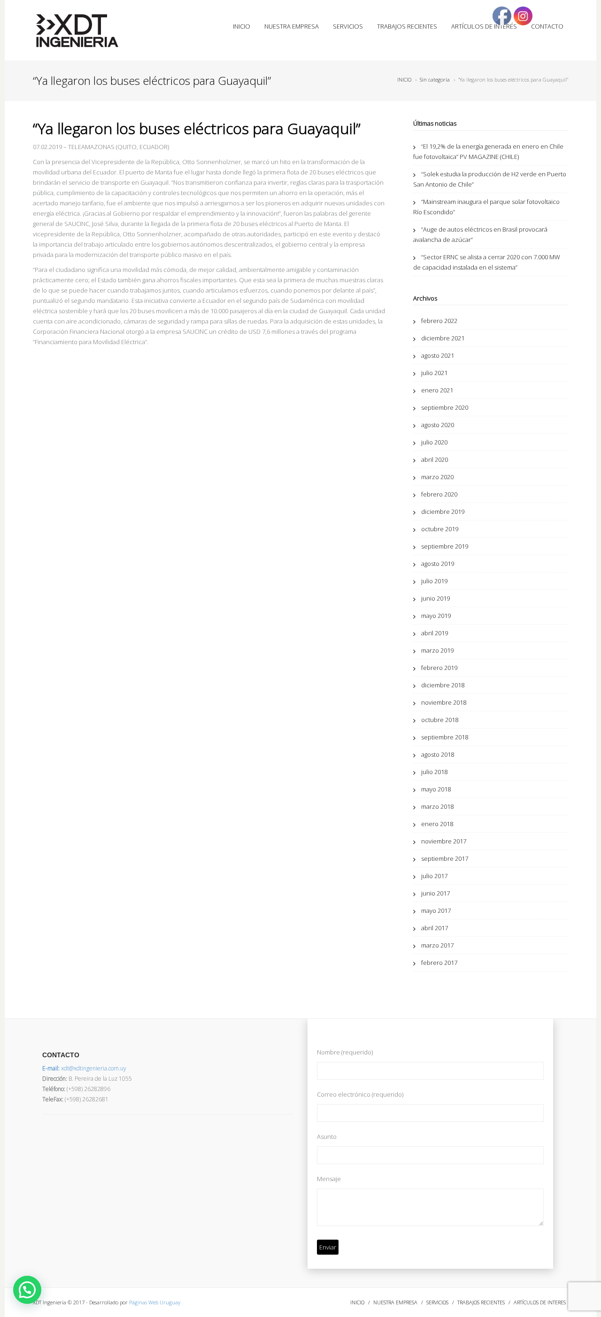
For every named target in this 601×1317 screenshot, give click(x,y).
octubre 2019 (439, 529)
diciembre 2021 (442, 338)
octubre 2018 (439, 719)
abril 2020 (434, 459)
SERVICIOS (348, 26)
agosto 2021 (437, 355)
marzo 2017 (437, 945)
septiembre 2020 (444, 407)
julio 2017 (434, 876)
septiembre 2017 (444, 858)
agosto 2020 (437, 425)
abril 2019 (434, 633)
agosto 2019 (437, 563)
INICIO (241, 26)
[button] (27, 1290)
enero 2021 (437, 390)
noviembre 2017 (443, 841)
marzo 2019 (437, 650)
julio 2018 (434, 772)
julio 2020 (434, 442)
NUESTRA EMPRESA (291, 26)
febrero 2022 (439, 320)
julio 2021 (434, 373)
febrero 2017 (439, 962)
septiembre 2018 (444, 737)
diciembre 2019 (442, 511)
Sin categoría (435, 79)
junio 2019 (435, 598)
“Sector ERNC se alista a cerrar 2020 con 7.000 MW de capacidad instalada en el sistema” (486, 262)
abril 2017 (434, 928)
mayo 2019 (436, 615)
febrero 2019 (439, 667)
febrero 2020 (439, 494)
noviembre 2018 (443, 702)
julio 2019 (434, 581)
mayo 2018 (436, 789)
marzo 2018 (437, 806)
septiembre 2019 (444, 546)
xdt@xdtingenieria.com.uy (84, 1068)
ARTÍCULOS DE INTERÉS (484, 26)
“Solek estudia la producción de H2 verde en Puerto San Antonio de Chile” (489, 179)
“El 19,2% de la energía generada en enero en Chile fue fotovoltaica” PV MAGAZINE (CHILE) (488, 151)
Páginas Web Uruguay (154, 1302)
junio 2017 (435, 893)
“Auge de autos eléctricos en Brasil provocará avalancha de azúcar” (480, 234)
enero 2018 (437, 824)
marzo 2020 (437, 477)
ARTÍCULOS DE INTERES (540, 1302)
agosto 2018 (437, 754)
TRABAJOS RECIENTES (407, 26)
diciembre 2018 (442, 685)
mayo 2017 (436, 910)
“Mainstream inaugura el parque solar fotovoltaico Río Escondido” (486, 206)
